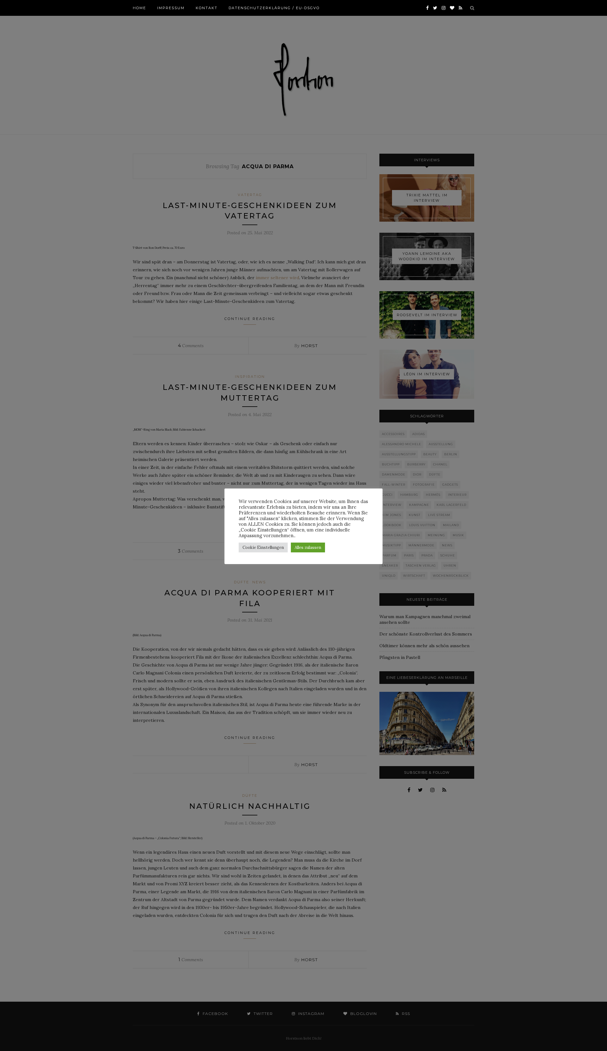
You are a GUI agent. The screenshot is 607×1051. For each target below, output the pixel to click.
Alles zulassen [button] (308, 547)
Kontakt (207, 8)
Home (139, 8)
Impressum (171, 8)
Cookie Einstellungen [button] (263, 547)
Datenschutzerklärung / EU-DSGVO (274, 8)
